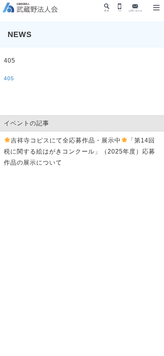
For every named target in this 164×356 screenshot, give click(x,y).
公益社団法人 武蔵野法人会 (30, 8)
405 (9, 78)
